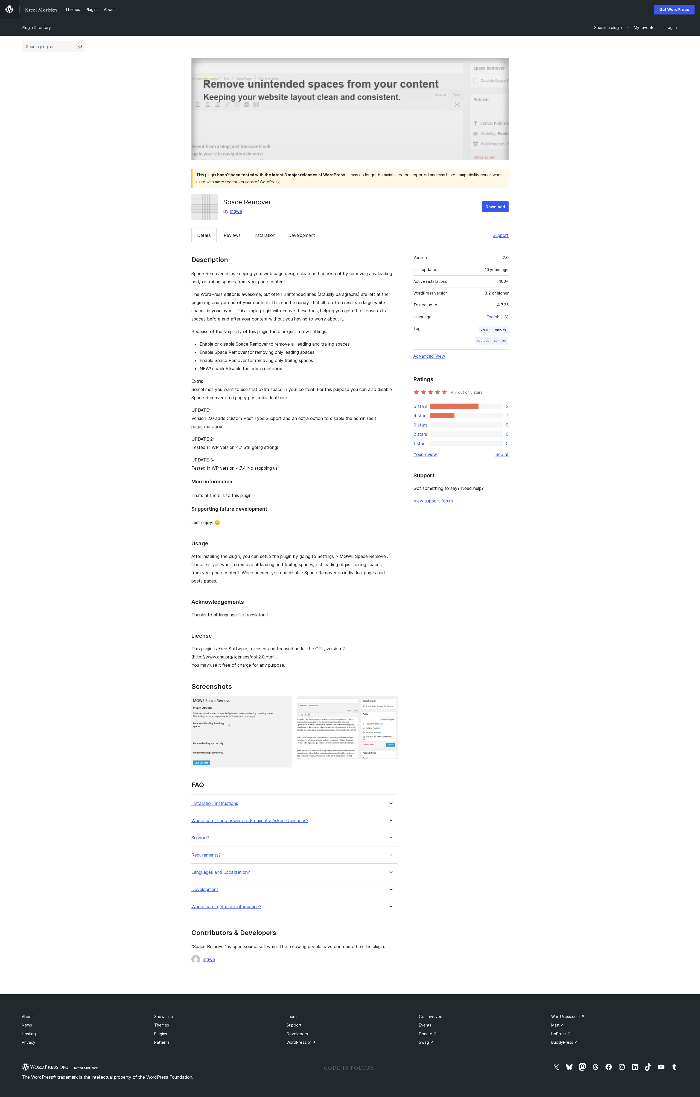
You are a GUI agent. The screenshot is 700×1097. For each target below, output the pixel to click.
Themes (161, 1025)
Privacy (28, 1042)
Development (301, 235)
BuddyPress (564, 1042)
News (27, 1025)
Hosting (29, 1033)
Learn (292, 1016)
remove (500, 329)
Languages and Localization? (220, 872)
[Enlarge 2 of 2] (390, 703)
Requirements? (206, 855)
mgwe (236, 211)
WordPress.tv (301, 1042)
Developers (297, 1033)
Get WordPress (674, 9)
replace (483, 341)
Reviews (232, 235)
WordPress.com (567, 1016)
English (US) (498, 316)
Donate (428, 1033)
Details (204, 235)
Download (495, 206)
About (27, 1016)
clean (484, 329)
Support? (200, 837)
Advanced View (429, 356)
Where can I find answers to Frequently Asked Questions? (249, 820)
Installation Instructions (214, 803)
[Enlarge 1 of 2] (285, 703)
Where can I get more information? (226, 906)
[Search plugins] (79, 46)
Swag (426, 1042)
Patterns (162, 1042)
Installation (264, 235)
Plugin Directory (36, 27)
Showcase (163, 1016)
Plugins (160, 1033)
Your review (425, 454)
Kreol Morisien (86, 1068)
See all (502, 454)
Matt (557, 1025)
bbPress (561, 1033)
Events (425, 1025)
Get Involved (430, 1016)
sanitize (500, 341)
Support (501, 235)
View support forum (433, 501)
